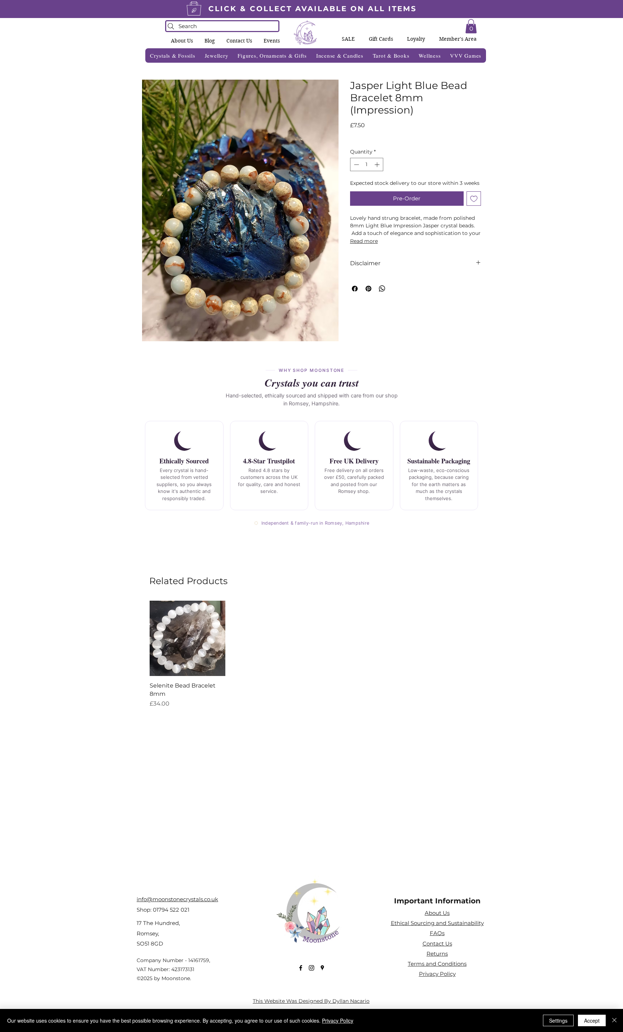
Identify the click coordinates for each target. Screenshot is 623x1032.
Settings (558, 1020)
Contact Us (437, 943)
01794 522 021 (171, 909)
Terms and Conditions (437, 963)
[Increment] (377, 164)
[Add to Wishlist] (474, 198)
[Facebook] (300, 967)
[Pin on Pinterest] (368, 288)
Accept (592, 1020)
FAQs (437, 933)
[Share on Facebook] (354, 288)
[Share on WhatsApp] (382, 288)
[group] (311, 654)
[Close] (614, 1020)
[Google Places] (322, 967)
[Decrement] (355, 164)
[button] (272, 41)
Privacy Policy (337, 1020)
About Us (437, 912)
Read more (364, 241)
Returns (437, 953)
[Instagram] (311, 967)
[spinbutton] (366, 164)
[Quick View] (187, 638)
